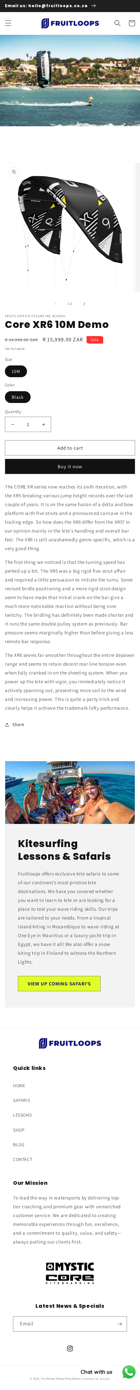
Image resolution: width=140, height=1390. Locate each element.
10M (16, 371)
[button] (8, 23)
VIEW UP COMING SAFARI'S (59, 984)
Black (18, 397)
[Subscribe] (119, 1324)
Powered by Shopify (96, 1378)
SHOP (18, 1130)
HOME (19, 1086)
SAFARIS (21, 1100)
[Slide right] (84, 304)
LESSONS (22, 1115)
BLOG (18, 1145)
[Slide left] (56, 304)
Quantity (13, 411)
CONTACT (22, 1159)
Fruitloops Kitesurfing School (61, 1378)
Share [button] (18, 724)
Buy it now (70, 466)
